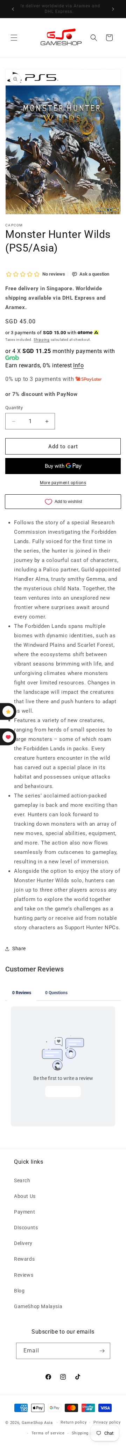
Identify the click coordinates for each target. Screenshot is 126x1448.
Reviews (23, 1275)
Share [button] (19, 948)
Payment (24, 1212)
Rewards (24, 1259)
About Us (25, 1196)
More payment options (63, 482)
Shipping (42, 340)
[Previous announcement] (13, 9)
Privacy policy (107, 1422)
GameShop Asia (37, 1422)
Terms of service (48, 1433)
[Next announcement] (113, 9)
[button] (14, 37)
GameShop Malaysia (38, 1306)
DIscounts (26, 1227)
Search (22, 1180)
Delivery (23, 1243)
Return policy (73, 1422)
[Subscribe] (102, 1351)
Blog (19, 1290)
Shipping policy (87, 1433)
